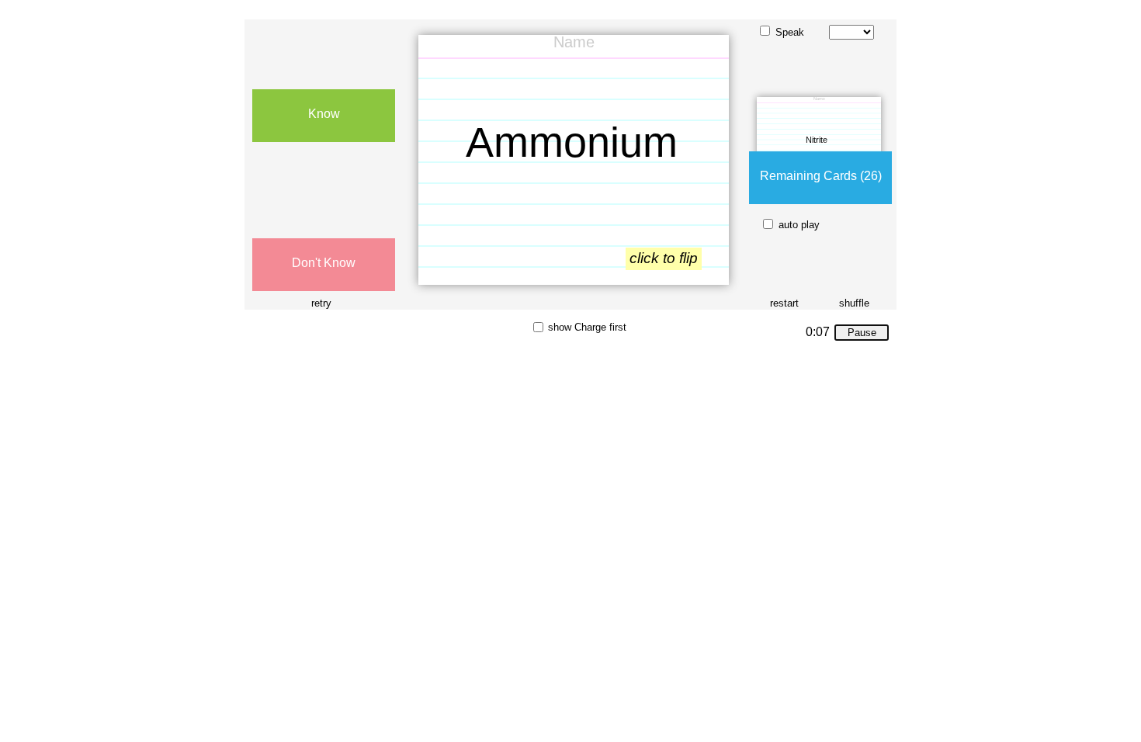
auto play (799, 225)
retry (321, 303)
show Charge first (587, 327)
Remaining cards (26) (821, 175)
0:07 (818, 332)
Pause (862, 332)
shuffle (854, 303)
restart (784, 303)
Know (324, 113)
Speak (789, 32)
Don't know (323, 262)
